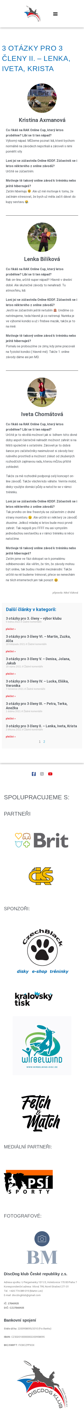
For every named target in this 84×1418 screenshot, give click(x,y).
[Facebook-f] (34, 774)
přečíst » (11, 629)
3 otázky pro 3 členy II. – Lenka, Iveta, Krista (41, 726)
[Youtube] (50, 774)
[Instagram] (42, 774)
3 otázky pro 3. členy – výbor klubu (34, 618)
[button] (55, 13)
